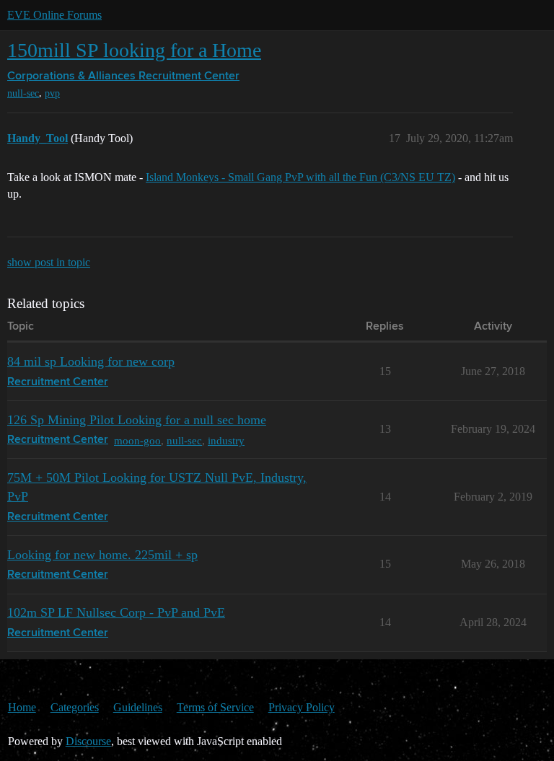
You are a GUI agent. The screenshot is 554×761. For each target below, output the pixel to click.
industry (226, 440)
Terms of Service (215, 707)
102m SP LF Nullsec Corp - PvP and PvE (116, 612)
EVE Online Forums (54, 15)
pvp (52, 93)
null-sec (23, 93)
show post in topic (48, 262)
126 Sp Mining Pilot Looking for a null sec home (136, 420)
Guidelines (137, 707)
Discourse (88, 741)
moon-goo (137, 440)
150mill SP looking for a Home (134, 50)
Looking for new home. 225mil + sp (102, 554)
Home (22, 707)
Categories (74, 707)
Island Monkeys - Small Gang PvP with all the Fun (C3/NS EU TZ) (300, 177)
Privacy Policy (301, 707)
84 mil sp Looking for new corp (91, 361)
